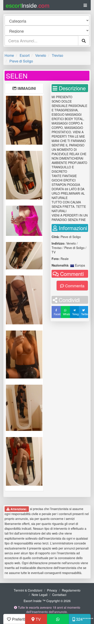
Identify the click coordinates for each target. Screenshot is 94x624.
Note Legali (39, 594)
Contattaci (59, 594)
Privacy (52, 590)
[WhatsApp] (58, 619)
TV (38, 619)
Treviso (57, 55)
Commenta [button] (74, 285)
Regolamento (71, 590)
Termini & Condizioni (28, 590)
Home (9, 55)
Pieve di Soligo (21, 61)
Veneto (40, 55)
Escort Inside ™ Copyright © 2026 (47, 601)
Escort (25, 55)
